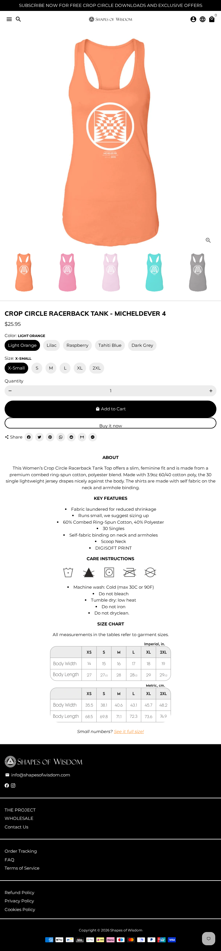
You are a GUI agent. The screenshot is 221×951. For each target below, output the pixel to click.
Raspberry (77, 345)
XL (80, 368)
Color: (25, 335)
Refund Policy (19, 892)
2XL (97, 368)
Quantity (14, 381)
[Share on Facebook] (28, 437)
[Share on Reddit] (71, 437)
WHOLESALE (19, 818)
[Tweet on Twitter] (39, 437)
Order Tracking (21, 851)
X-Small (16, 368)
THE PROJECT (20, 810)
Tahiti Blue (109, 345)
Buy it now (110, 425)
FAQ (9, 859)
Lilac (51, 345)
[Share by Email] (82, 437)
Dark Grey (142, 345)
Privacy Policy (19, 901)
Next (210, 142)
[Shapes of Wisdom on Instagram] (13, 785)
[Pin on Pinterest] (50, 437)
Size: (18, 358)
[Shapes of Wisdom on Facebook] (7, 785)
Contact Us (16, 827)
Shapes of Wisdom (126, 930)
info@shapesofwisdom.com (37, 775)
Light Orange (22, 345)
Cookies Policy (20, 909)
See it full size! (129, 731)
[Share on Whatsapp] (60, 437)
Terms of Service (22, 868)
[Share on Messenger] (92, 437)
